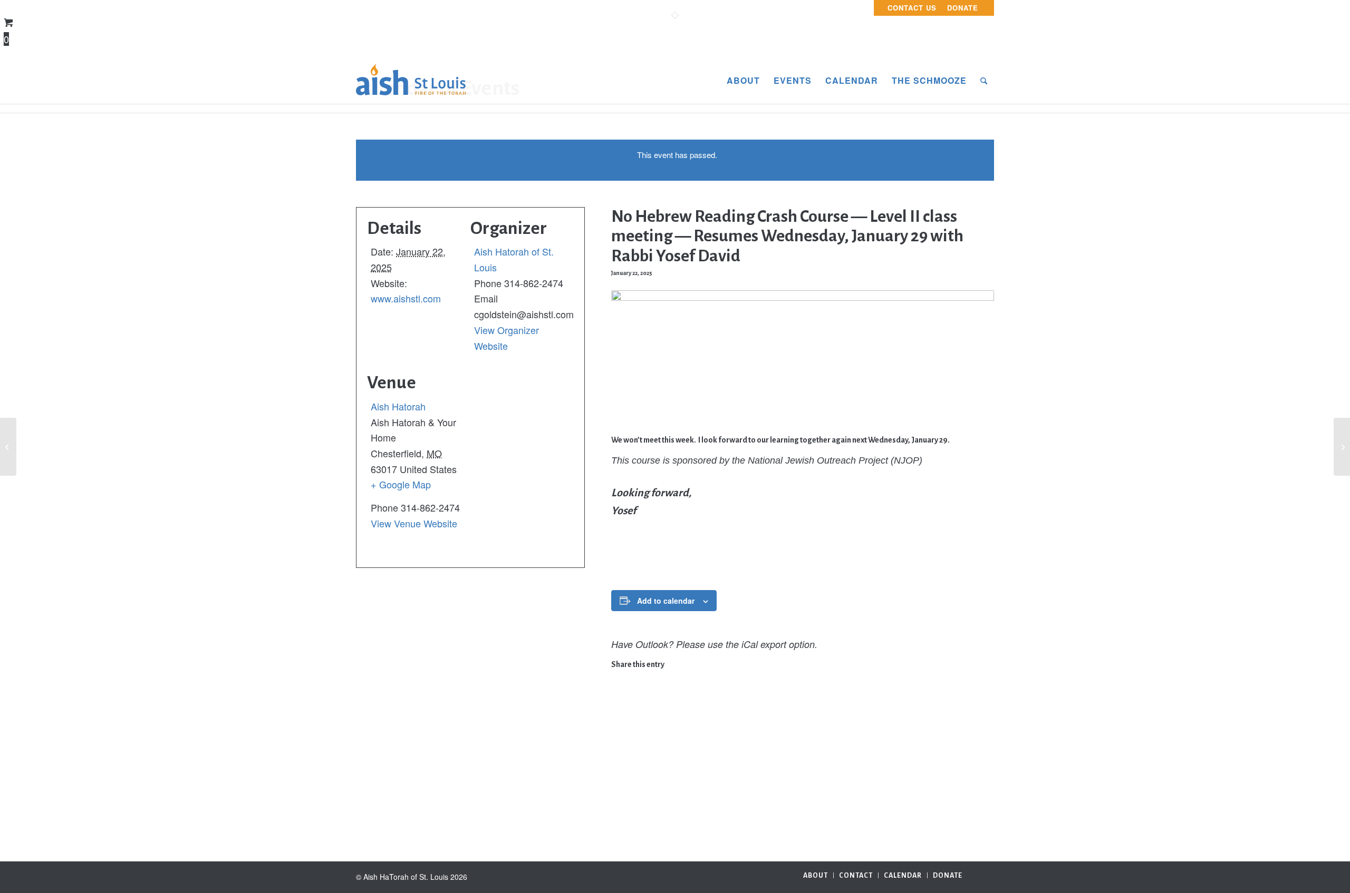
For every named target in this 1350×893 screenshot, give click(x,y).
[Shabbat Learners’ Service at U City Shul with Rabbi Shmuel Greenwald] (1342, 447)
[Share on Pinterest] (618, 726)
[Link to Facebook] (986, 874)
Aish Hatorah (398, 406)
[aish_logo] (411, 80)
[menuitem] (912, 8)
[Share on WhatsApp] (618, 710)
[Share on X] (618, 693)
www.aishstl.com (406, 298)
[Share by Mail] (618, 810)
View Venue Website (414, 523)
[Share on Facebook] (618, 676)
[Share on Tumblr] (618, 760)
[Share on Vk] (618, 776)
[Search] (983, 80)
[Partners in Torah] (8, 447)
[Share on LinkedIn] (618, 743)
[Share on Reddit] (618, 793)
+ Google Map (401, 484)
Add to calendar (666, 600)
